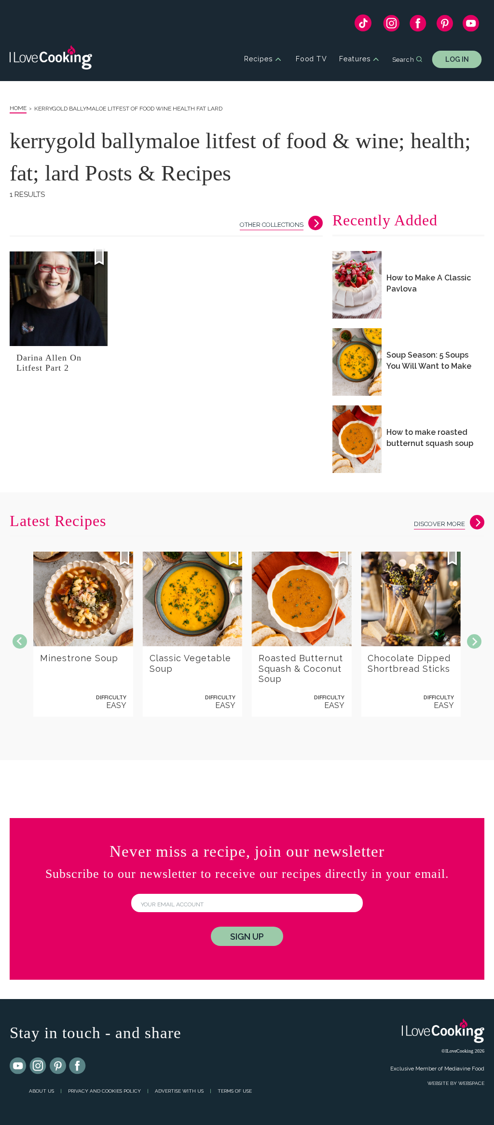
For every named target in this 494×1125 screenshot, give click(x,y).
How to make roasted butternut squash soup (429, 438)
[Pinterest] (444, 25)
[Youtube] (18, 1066)
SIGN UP (247, 936)
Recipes (258, 59)
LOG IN (457, 59)
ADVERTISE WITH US (179, 1091)
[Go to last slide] (20, 641)
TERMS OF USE (235, 1091)
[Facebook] (418, 25)
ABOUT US (41, 1091)
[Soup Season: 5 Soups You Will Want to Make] (357, 362)
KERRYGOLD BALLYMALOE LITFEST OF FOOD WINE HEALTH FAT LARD (128, 108)
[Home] (51, 59)
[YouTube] (471, 25)
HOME (18, 108)
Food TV (311, 59)
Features (354, 59)
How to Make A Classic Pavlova (428, 283)
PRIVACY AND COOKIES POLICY (104, 1091)
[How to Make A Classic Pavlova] (357, 285)
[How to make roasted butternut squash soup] (357, 439)
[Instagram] (391, 25)
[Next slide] (474, 641)
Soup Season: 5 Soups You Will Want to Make (428, 360)
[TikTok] (363, 25)
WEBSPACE (471, 1083)
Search (403, 59)
